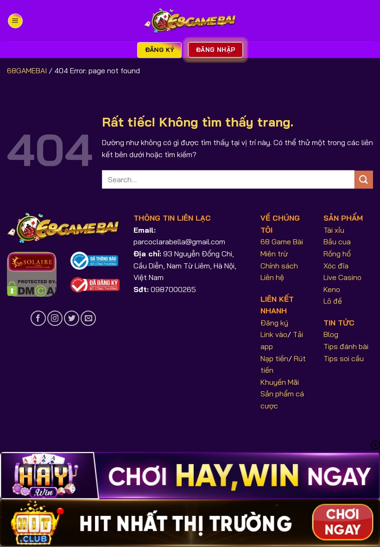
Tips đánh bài (345, 346)
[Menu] (15, 21)
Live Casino (342, 277)
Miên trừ (274, 253)
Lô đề (332, 300)
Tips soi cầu (343, 358)
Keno (331, 289)
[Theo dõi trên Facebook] (38, 318)
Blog (330, 334)
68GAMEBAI (27, 70)
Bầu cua (337, 241)
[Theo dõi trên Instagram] (55, 318)
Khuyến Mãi (279, 382)
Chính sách (279, 265)
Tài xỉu (333, 230)
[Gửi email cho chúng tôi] (88, 318)
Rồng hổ (337, 253)
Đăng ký (274, 322)
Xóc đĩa (335, 265)
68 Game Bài (281, 241)
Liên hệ (272, 277)
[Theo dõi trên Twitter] (71, 318)
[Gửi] (364, 180)
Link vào (273, 334)
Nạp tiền (274, 358)
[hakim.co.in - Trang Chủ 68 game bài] (190, 21)
